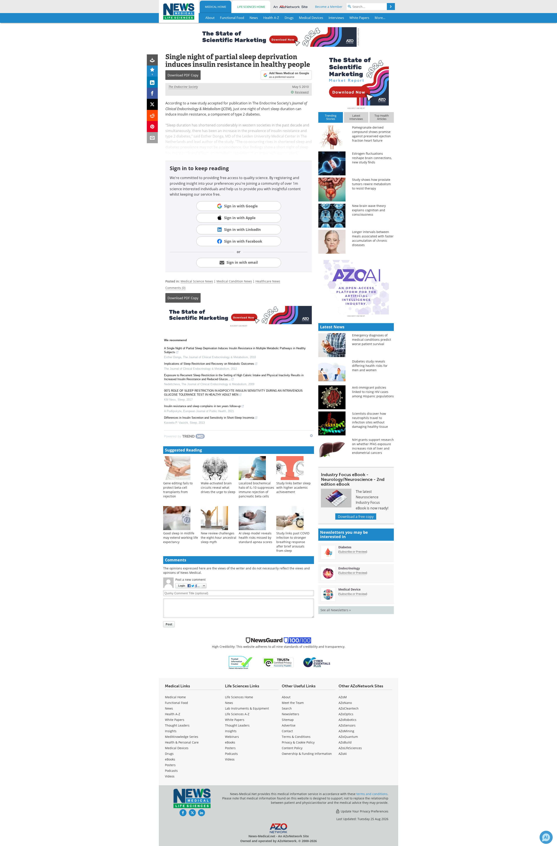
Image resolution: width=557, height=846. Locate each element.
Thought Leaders (177, 725)
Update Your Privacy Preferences (364, 811)
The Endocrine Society (183, 87)
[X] (152, 104)
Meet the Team (293, 703)
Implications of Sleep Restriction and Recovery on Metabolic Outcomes (209, 363)
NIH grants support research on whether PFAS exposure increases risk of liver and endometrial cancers (373, 446)
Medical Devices (176, 748)
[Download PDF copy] (152, 59)
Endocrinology (349, 568)
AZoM (343, 697)
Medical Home (215, 7)
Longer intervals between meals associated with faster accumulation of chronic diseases (373, 238)
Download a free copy (356, 516)
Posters (170, 765)
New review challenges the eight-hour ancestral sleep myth (218, 537)
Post (169, 624)
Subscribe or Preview (352, 552)
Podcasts (171, 771)
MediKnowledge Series (181, 737)
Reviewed (302, 92)
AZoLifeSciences (350, 748)
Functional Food (176, 703)
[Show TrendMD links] (311, 435)
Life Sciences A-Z (237, 714)
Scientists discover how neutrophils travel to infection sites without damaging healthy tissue (370, 420)
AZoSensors (347, 725)
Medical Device (349, 589)
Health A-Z (172, 714)
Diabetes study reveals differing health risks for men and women (370, 365)
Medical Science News (197, 281)
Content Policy (292, 748)
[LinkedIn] (152, 82)
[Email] (152, 137)
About (286, 697)
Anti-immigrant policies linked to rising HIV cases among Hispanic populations (373, 391)
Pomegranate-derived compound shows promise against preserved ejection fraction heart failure (371, 134)
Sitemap (288, 720)
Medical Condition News (234, 281)
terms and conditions (372, 794)
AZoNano (345, 703)
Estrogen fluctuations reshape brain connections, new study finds (372, 157)
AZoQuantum (348, 737)
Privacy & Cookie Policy (298, 742)
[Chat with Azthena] (546, 837)
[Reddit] (152, 115)
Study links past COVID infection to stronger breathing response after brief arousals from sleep (292, 542)
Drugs (169, 754)
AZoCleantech (349, 708)
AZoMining (346, 731)
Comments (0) (175, 288)
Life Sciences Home (251, 7)
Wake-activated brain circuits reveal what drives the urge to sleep (218, 487)
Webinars (232, 737)
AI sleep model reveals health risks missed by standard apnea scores (255, 537)
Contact (287, 731)
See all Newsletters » (335, 610)
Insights (170, 731)
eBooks (170, 759)
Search (287, 708)
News (169, 708)
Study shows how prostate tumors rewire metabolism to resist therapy (371, 184)
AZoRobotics (347, 720)
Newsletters (290, 714)
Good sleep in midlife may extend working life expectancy (180, 537)
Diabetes (344, 547)
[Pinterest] (152, 126)
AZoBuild (345, 742)
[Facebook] (152, 93)
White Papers (174, 720)
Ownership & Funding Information (307, 754)
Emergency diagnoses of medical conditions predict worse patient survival (371, 339)
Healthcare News (267, 281)
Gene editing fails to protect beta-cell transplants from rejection (178, 489)
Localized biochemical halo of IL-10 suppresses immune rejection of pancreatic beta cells (256, 489)
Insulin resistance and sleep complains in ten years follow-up (202, 406)
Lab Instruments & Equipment (247, 708)
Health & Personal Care (182, 742)
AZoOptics (346, 714)
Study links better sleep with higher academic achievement (293, 487)
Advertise (288, 725)
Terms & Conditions (296, 737)
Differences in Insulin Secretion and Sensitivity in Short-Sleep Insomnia (209, 417)
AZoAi (343, 754)
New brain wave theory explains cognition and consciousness (369, 210)
